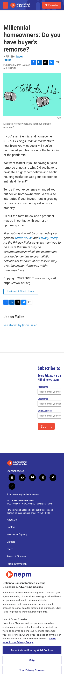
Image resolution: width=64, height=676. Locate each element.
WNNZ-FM (41, 504)
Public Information (17, 564)
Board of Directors (16, 556)
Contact (11, 527)
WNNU (32, 504)
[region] (32, 621)
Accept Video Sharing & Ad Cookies (32, 650)
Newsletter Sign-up (17, 534)
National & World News (21, 291)
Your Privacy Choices (32, 670)
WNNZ (25, 504)
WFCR (17, 504)
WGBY (10, 504)
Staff (10, 549)
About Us (12, 520)
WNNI (50, 504)
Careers (11, 542)
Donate (53, 5)
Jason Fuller (13, 317)
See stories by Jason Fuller (20, 325)
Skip (32, 660)
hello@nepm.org (22, 513)
